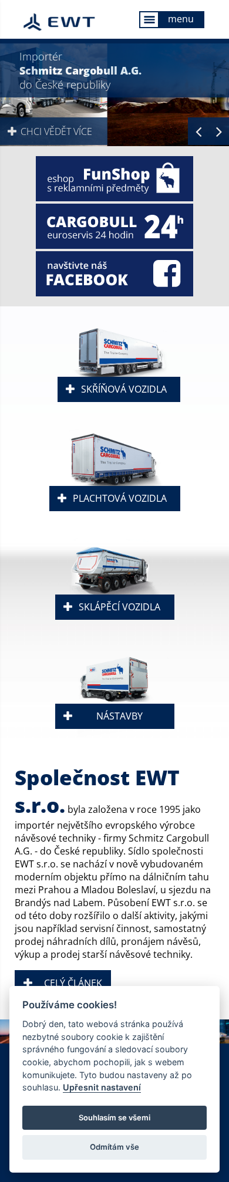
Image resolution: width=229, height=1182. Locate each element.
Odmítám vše (114, 1146)
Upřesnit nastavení (102, 1087)
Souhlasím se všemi (114, 1117)
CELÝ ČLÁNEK (73, 983)
